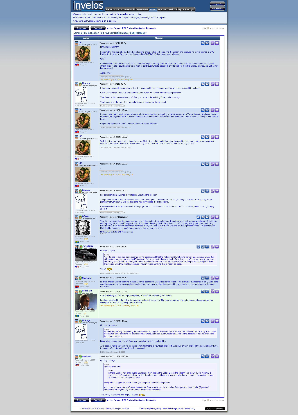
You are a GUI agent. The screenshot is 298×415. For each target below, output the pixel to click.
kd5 (80, 42)
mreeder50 (88, 246)
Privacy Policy (155, 409)
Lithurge (86, 83)
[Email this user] (203, 248)
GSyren (85, 216)
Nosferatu (86, 278)
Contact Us (144, 409)
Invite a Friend (184, 409)
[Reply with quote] (217, 44)
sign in (105, 21)
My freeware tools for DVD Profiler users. (116, 232)
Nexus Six (87, 291)
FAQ (193, 409)
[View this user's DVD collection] (207, 44)
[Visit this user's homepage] (203, 218)
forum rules (122, 14)
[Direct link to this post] (213, 44)
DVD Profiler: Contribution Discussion (139, 28)
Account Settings (170, 409)
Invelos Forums (113, 28)
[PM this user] (203, 44)
